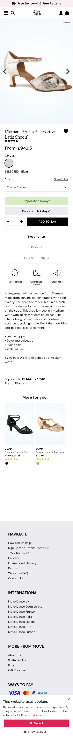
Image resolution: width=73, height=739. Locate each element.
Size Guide (61, 179)
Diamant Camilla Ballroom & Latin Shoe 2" (19, 452)
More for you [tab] (34, 397)
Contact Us (16, 578)
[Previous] (5, 71)
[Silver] (9, 163)
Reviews (36, 247)
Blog (11, 665)
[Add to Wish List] (66, 131)
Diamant (21, 383)
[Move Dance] (36, 13)
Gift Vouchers (17, 670)
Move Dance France (21, 611)
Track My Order (18, 553)
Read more (35, 715)
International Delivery (22, 563)
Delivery (13, 558)
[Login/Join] (61, 13)
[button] (36, 732)
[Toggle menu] (6, 13)
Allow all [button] (36, 723)
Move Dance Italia (20, 616)
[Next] (67, 71)
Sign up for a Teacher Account (28, 548)
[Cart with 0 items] (67, 13)
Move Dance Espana (21, 622)
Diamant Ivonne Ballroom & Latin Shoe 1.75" (50, 452)
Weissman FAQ (18, 573)
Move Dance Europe (21, 632)
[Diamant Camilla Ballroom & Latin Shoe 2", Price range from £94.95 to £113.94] (19, 424)
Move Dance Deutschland (25, 606)
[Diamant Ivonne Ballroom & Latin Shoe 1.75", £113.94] (50, 424)
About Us (14, 655)
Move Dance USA (20, 627)
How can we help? (20, 543)
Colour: (10, 155)
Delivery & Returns (36, 258)
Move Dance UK (18, 601)
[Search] (13, 13)
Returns (13, 568)
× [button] (68, 699)
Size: (8, 179)
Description (36, 236)
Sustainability (17, 660)
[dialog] (36, 717)
